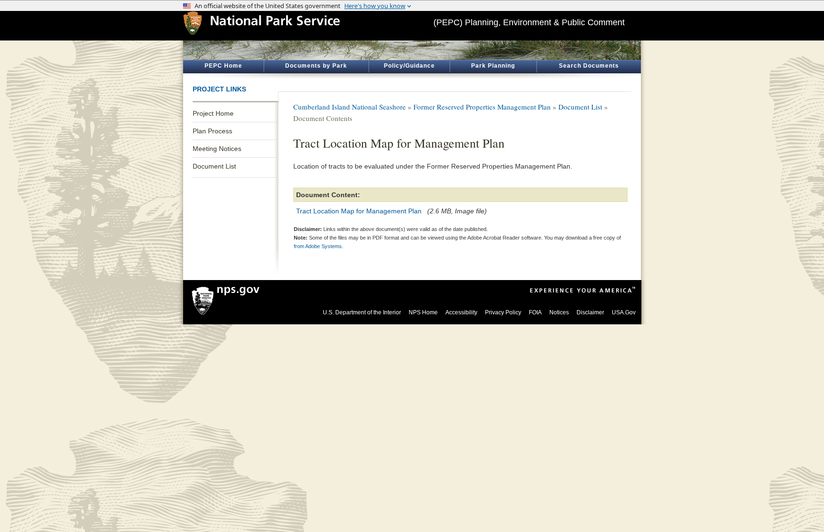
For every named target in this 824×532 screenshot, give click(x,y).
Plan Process (212, 131)
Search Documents (589, 65)
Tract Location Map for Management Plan (359, 211)
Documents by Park (316, 65)
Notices (559, 312)
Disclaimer (590, 312)
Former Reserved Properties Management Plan (482, 106)
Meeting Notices (217, 148)
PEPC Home (223, 65)
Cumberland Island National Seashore (349, 106)
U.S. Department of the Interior (362, 312)
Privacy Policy (503, 312)
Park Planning (493, 65)
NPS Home (423, 312)
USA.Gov (624, 312)
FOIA (535, 312)
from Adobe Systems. (318, 246)
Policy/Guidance (409, 65)
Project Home (213, 113)
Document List (214, 166)
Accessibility (461, 312)
